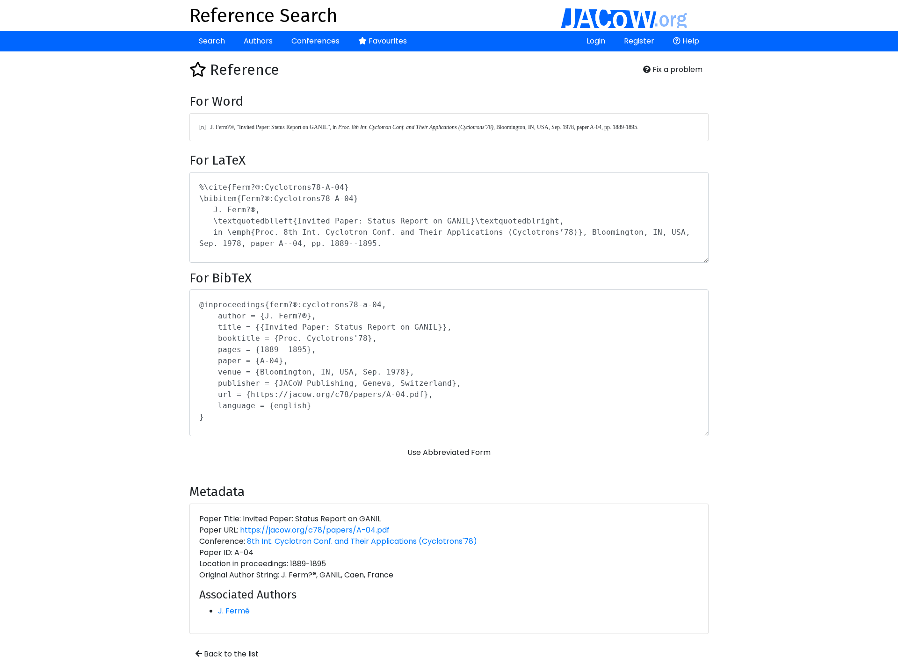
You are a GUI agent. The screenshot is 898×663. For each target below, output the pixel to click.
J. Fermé (234, 610)
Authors (258, 41)
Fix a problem (676, 69)
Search (212, 41)
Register (639, 41)
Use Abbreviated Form (449, 452)
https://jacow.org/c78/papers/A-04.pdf (315, 530)
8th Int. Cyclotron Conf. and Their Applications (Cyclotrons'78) (362, 541)
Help (690, 41)
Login (596, 41)
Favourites (387, 41)
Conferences (315, 41)
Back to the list (230, 654)
